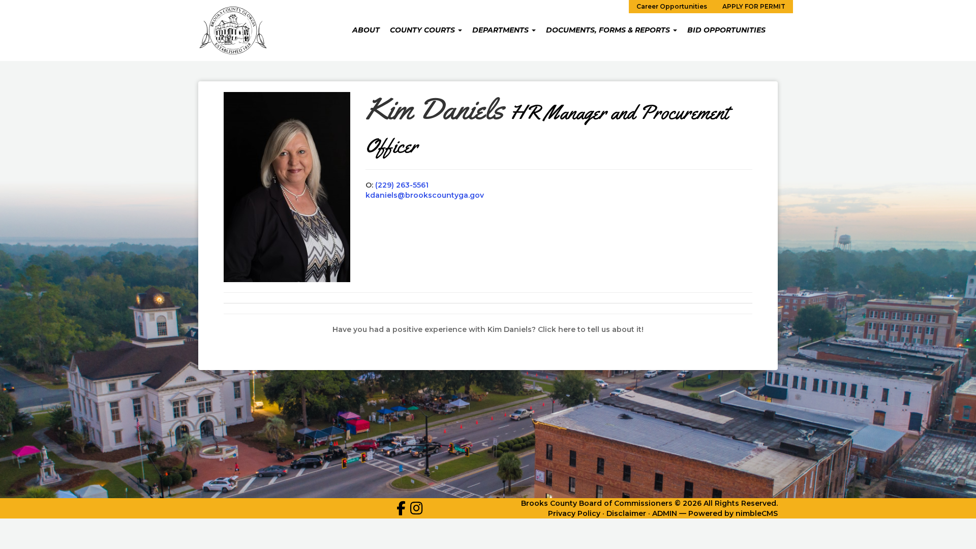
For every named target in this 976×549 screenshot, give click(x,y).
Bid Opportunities (726, 30)
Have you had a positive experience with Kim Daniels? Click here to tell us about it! (488, 329)
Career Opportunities (671, 6)
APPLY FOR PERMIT (753, 6)
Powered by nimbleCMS (733, 513)
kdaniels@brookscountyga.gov (424, 195)
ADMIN (664, 513)
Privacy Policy (574, 513)
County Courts (423, 30)
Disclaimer (626, 513)
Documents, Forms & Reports (609, 30)
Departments (501, 30)
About (366, 30)
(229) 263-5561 (402, 185)
